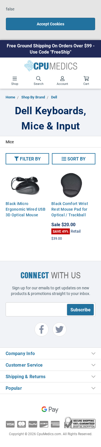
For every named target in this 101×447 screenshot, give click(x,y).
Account (62, 84)
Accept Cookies (50, 24)
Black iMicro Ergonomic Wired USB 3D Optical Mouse (25, 209)
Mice (10, 141)
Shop (14, 84)
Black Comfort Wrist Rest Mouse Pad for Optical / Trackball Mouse (69, 212)
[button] (27, 158)
